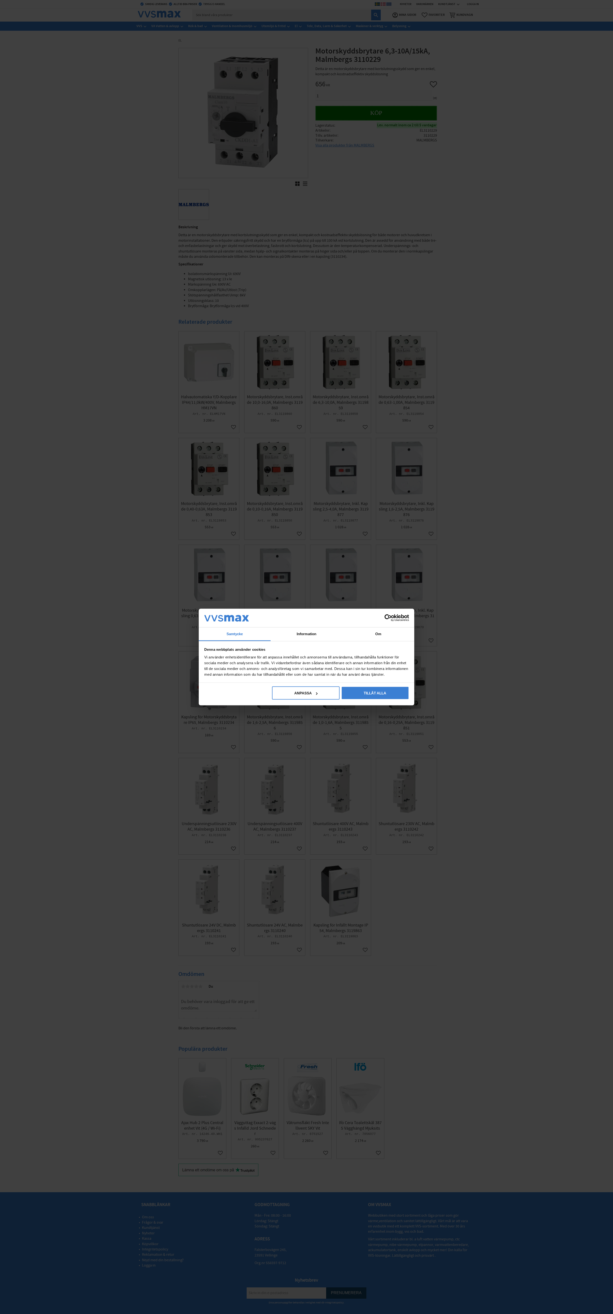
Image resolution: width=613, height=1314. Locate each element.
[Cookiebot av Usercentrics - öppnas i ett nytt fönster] (388, 618)
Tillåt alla (375, 693)
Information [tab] (306, 634)
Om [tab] (378, 634)
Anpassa (303, 693)
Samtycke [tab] (235, 634)
